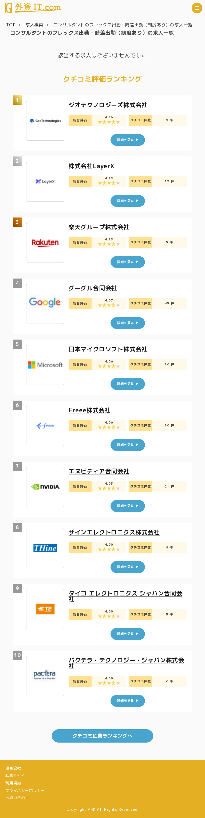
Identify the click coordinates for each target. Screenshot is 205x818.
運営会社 (13, 768)
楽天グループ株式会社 (99, 227)
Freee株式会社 (90, 410)
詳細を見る (125, 140)
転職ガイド (15, 775)
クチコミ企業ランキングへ (102, 735)
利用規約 (13, 782)
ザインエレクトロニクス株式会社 (114, 532)
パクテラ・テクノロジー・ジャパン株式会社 (126, 663)
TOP (10, 25)
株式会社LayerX (92, 166)
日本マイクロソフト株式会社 (108, 349)
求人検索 (35, 25)
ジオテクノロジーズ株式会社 (108, 105)
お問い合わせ (17, 797)
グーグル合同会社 (93, 288)
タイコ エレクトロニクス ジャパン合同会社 (125, 596)
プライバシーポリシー (25, 790)
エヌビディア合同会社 (99, 471)
